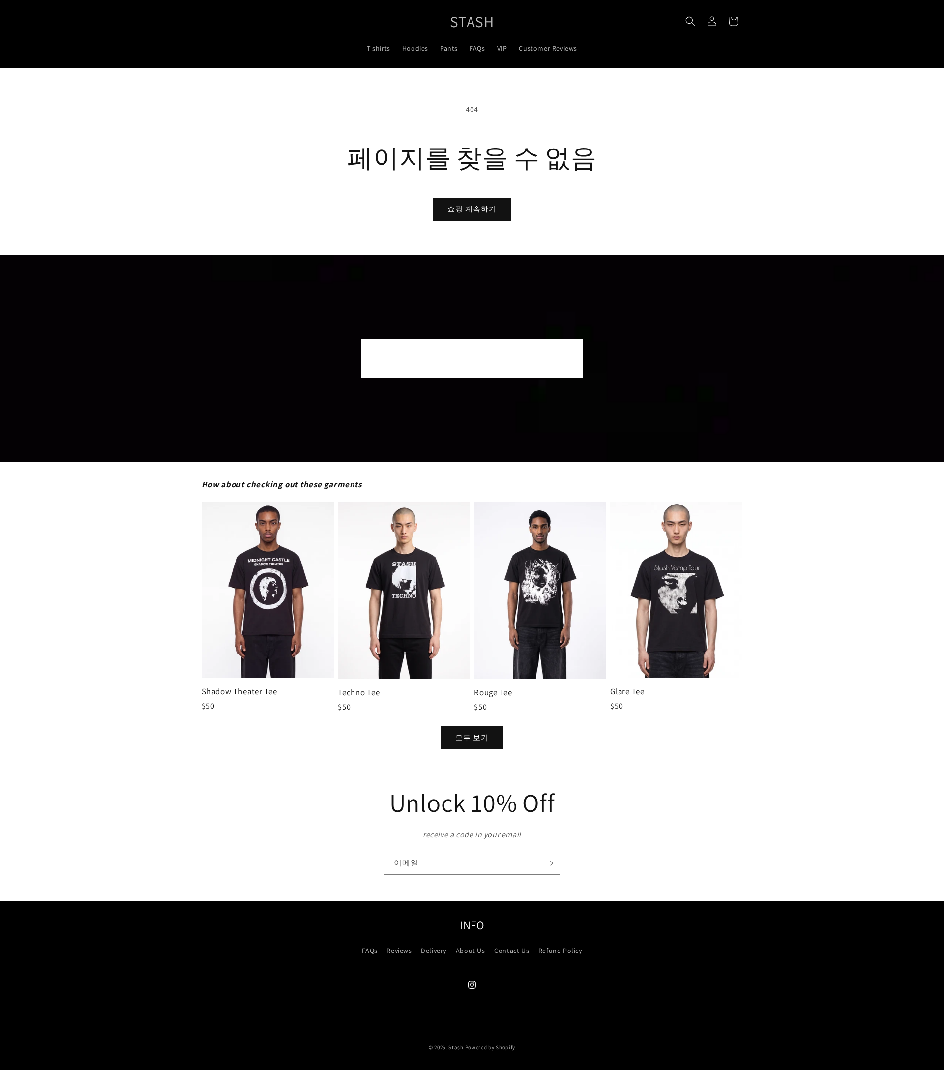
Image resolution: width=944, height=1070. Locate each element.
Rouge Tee (493, 692)
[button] (690, 21)
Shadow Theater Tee (239, 691)
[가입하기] (549, 863)
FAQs (369, 950)
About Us (470, 950)
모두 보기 (472, 737)
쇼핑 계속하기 (472, 208)
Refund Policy (560, 950)
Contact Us (511, 950)
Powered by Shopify (490, 1047)
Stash (456, 1047)
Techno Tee (359, 692)
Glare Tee (627, 691)
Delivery (433, 950)
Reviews (399, 950)
